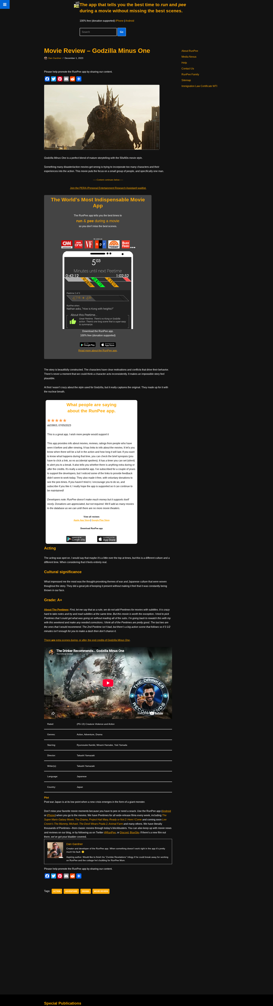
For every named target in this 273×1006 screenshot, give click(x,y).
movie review (101, 891)
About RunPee (190, 51)
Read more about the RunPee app (97, 350)
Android (129, 20)
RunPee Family (190, 74)
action (57, 891)
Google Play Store (100, 520)
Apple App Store (82, 520)
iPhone (119, 20)
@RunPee (110, 832)
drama (85, 891)
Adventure (71, 891)
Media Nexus (189, 56)
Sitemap (186, 80)
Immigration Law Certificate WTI (199, 86)
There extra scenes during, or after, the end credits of (87, 640)
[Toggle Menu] (5, 4)
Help (184, 62)
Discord (124, 832)
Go (121, 32)
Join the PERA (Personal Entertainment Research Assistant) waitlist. (108, 188)
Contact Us (188, 68)
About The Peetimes (56, 609)
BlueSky (134, 832)
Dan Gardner (54, 58)
